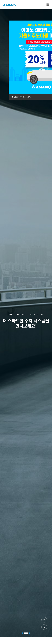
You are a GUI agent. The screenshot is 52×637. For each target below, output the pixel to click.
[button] (22, 633)
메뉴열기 (47, 4)
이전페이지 (44, 620)
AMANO (10, 4)
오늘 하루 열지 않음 (22, 96)
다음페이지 (44, 627)
